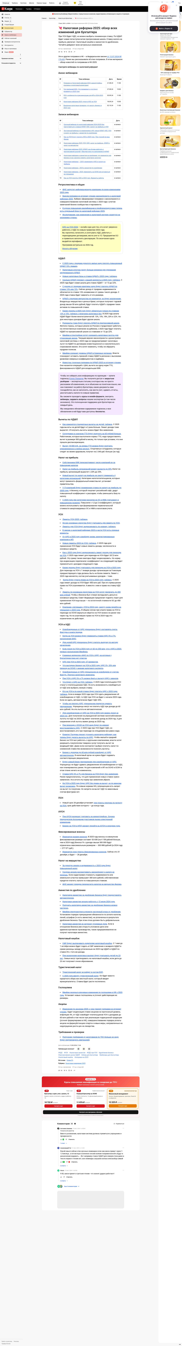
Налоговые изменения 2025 (79, 23)
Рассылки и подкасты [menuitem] (8, 63)
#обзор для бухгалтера (89, 1055)
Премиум (19, 9)
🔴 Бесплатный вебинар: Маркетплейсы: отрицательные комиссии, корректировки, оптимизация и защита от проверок (90, 14)
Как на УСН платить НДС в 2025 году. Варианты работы (84, 178)
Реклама (16, 1341)
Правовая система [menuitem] (7, 58)
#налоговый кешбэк (65, 1057)
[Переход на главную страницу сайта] (7, 9)
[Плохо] (89, 1049)
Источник (62, 1060)
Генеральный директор (67, 1131)
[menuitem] (11, 14)
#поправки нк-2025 (81, 1057)
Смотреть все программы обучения (90, 1112)
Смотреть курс (58, 1106)
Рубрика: (61, 1063)
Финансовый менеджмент (118, 1094)
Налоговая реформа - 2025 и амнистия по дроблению (83, 168)
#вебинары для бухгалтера (109, 1055)
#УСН (66, 1053)
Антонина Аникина (66, 1128)
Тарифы (29, 9)
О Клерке (37, 9)
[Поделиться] (74, 52)
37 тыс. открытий (78, 1067)
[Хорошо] (78, 1049)
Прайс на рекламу (7, 1341)
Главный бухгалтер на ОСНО (87, 1094)
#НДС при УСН (92, 1053)
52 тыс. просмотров (64, 1067)
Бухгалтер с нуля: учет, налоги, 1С (56, 1094)
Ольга (62, 1170)
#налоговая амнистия (77, 1053)
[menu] (12, 33)
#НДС (60, 1053)
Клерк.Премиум (76, 378)
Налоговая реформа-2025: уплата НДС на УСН (80, 102)
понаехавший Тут (65, 1148)
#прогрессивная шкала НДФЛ (69, 1055)
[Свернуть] (179, 1344)
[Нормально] (84, 1049)
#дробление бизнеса (106, 1053)
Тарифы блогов (6, 1343)
